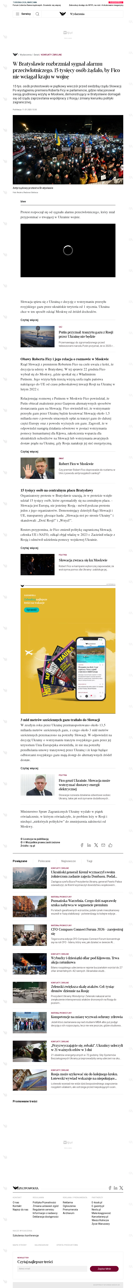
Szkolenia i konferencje (26, 1235)
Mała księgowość (101, 1213)
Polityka (63, 555)
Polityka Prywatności (44, 1202)
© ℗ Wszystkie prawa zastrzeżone (40, 842)
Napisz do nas (20, 1209)
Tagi (89, 861)
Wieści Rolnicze (100, 1220)
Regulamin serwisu (43, 1209)
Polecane (44, 861)
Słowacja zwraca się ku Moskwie (83, 560)
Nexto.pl (96, 1209)
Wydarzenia (77, 14)
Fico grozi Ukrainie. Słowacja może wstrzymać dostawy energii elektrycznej (84, 785)
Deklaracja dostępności (45, 1216)
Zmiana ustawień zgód (45, 1206)
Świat (36, 55)
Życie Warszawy (101, 1223)
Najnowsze (68, 861)
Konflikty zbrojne (51, 55)
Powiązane (20, 861)
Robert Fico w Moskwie (76, 464)
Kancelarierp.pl (100, 1216)
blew (23, 201)
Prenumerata (70, 1209)
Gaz (60, 327)
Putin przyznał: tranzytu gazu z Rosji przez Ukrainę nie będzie (86, 334)
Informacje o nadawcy (45, 1213)
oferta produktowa (67, 1245)
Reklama (68, 1202)
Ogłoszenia (69, 1206)
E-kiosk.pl (97, 1202)
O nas (16, 1202)
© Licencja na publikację (35, 839)
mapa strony (20, 1245)
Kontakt (17, 1206)
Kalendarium (41, 1245)
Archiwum (68, 1213)
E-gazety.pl (98, 1206)
